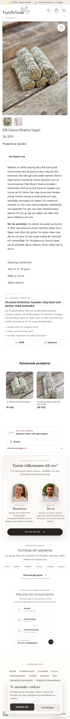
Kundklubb (43, 671)
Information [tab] (17, 156)
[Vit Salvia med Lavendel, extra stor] (19, 385)
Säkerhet (52, 342)
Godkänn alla (22, 707)
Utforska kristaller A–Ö (17, 448)
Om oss (54, 671)
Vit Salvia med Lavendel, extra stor (18, 403)
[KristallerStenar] (21, 10)
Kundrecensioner (27, 671)
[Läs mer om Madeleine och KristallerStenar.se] (19, 492)
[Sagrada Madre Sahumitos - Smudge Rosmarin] (50, 385)
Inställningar (48, 708)
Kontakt (12, 671)
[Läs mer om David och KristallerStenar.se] (50, 492)
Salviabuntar (10, 18)
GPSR (21, 342)
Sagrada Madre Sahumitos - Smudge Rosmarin (49, 403)
